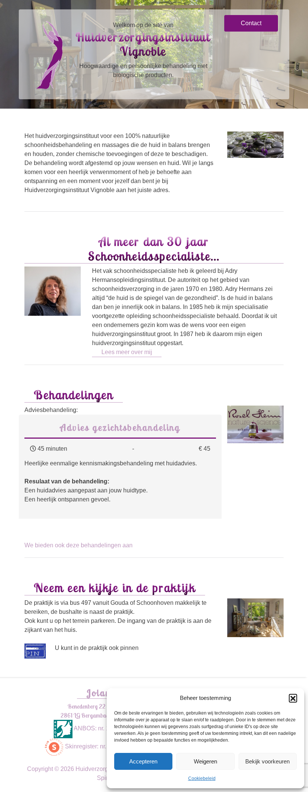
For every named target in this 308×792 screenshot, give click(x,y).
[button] (293, 698)
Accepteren (143, 761)
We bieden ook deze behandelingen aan (78, 545)
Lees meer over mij (126, 352)
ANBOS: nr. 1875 (95, 728)
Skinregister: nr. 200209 (95, 746)
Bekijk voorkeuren (267, 761)
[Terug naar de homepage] (49, 54)
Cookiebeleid (202, 778)
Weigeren (205, 761)
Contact (251, 23)
